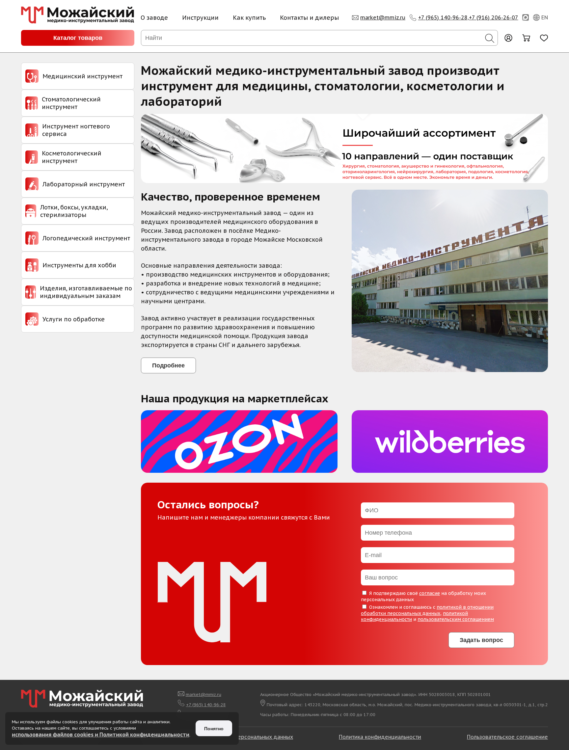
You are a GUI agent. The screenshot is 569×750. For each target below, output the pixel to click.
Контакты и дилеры (309, 17)
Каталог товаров (77, 38)
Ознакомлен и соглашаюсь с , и (427, 613)
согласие (429, 593)
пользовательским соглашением (456, 619)
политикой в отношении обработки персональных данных (427, 610)
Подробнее (168, 365)
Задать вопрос (481, 640)
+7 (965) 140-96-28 (443, 17)
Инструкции (200, 17)
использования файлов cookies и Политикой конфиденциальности (100, 734)
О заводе (154, 17)
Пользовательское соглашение (507, 737)
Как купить (249, 17)
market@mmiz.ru (382, 17)
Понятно (214, 728)
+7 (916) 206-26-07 (493, 17)
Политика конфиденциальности (380, 737)
